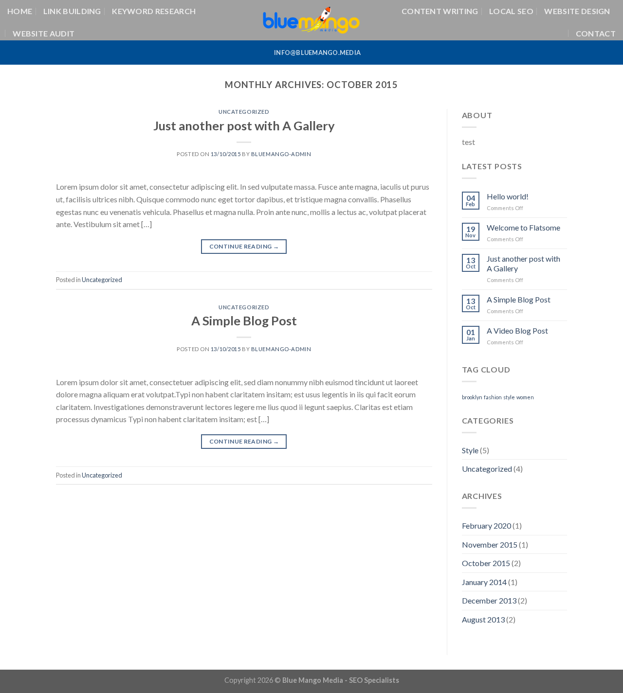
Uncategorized (244, 111)
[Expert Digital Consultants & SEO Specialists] (311, 20)
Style (470, 450)
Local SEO (511, 11)
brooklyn (472, 397)
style (509, 397)
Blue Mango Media (312, 680)
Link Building (72, 11)
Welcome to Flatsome (523, 227)
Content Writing (440, 11)
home (19, 11)
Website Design (577, 11)
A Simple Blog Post (244, 320)
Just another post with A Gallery (244, 125)
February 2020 (486, 525)
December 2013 (489, 600)
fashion (493, 397)
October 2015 (486, 563)
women (525, 397)
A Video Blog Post (517, 330)
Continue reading (244, 246)
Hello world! (508, 196)
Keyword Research (154, 11)
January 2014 (484, 581)
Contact (596, 33)
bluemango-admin (281, 154)
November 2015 (489, 544)
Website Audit (43, 33)
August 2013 (483, 619)
